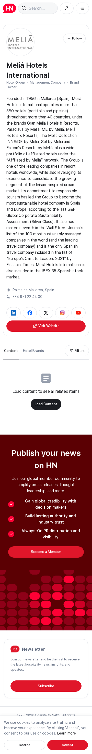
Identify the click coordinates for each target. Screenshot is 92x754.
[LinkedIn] (13, 312)
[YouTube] (78, 312)
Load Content (46, 404)
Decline (24, 745)
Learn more (66, 733)
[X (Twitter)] (46, 312)
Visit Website (49, 326)
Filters (80, 351)
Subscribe (46, 686)
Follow (77, 38)
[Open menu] (82, 8)
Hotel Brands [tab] (33, 351)
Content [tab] (11, 351)
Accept (67, 745)
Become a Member (46, 552)
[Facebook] (30, 312)
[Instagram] (62, 312)
